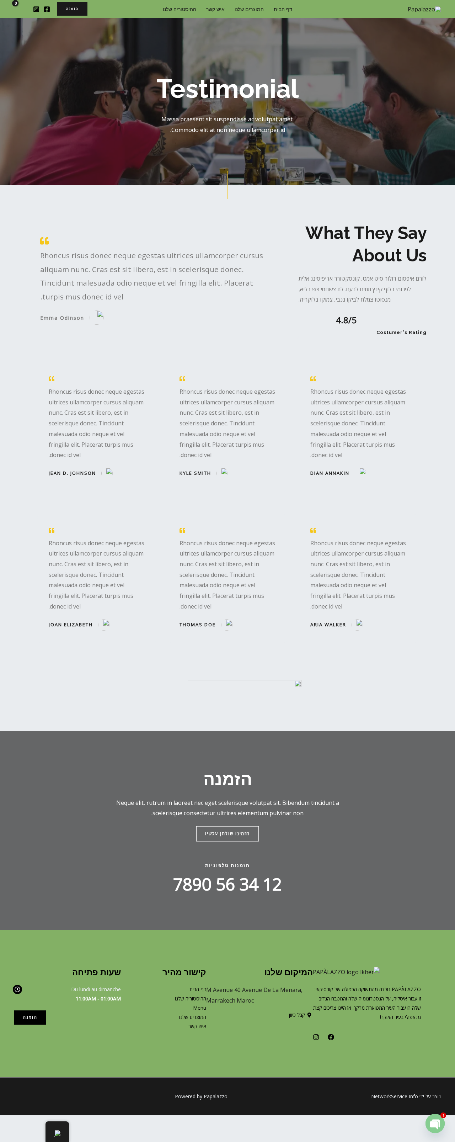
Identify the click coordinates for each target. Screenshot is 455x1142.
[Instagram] (36, 9)
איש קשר (215, 8)
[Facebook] (47, 9)
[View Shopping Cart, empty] (20, 9)
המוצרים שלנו (249, 8)
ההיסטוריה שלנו (179, 8)
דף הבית (283, 8)
